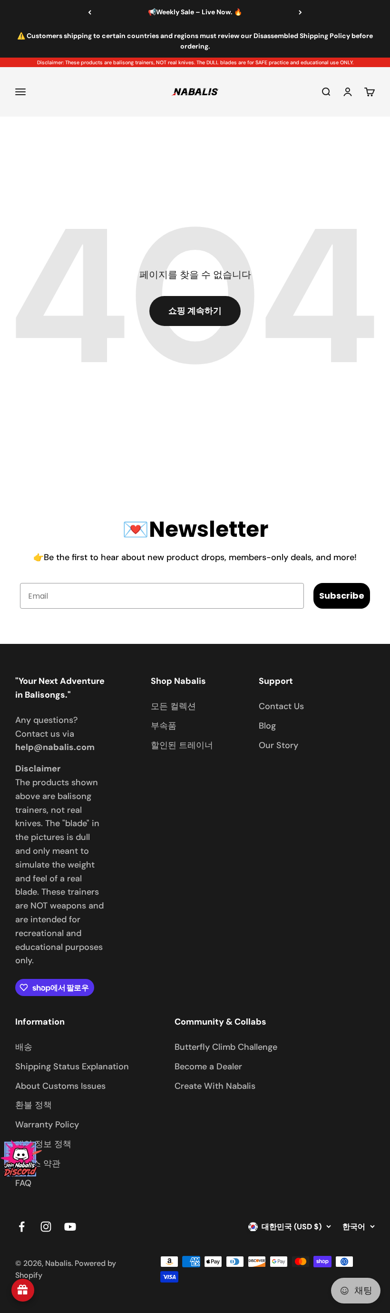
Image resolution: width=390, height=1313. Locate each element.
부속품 (163, 725)
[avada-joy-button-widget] (22, 1290)
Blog (267, 725)
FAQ (23, 1183)
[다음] (300, 12)
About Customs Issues (60, 1086)
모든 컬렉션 (173, 706)
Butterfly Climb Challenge (226, 1047)
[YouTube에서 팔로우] (70, 1226)
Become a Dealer (208, 1066)
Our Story (278, 745)
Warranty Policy (47, 1124)
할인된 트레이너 (182, 745)
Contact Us (281, 706)
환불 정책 (33, 1105)
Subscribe (341, 596)
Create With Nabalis (215, 1086)
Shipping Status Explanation (72, 1066)
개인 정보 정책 (43, 1144)
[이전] (89, 12)
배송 (23, 1047)
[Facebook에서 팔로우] (21, 1226)
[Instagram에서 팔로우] (45, 1226)
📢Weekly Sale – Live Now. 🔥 (195, 12)
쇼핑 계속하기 (195, 310)
